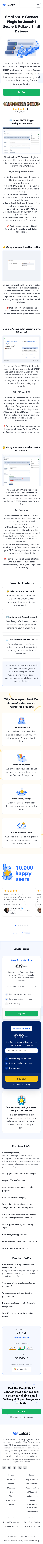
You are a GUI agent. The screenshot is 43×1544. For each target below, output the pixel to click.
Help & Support (32, 1480)
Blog (11, 1496)
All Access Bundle (21, 1029)
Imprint (11, 1484)
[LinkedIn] (4, 1467)
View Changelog (20, 1337)
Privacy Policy (23, 1541)
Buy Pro (21, 92)
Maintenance (32, 1496)
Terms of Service (10, 1541)
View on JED (22, 1369)
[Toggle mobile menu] (38, 5)
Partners (10, 1492)
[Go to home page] (8, 5)
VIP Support (32, 1492)
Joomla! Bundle (11, 1527)
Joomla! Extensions (11, 1522)
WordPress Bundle (32, 1527)
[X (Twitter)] (25, 1467)
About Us (11, 1480)
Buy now (21, 1014)
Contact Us (11, 1501)
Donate (11, 1505)
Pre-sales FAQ (32, 1484)
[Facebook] (14, 1467)
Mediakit (11, 1488)
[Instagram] (20, 1467)
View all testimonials (21, 933)
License (32, 1501)
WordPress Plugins (32, 1522)
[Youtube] (9, 1467)
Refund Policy (34, 1541)
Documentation (32, 1488)
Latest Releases (32, 1512)
